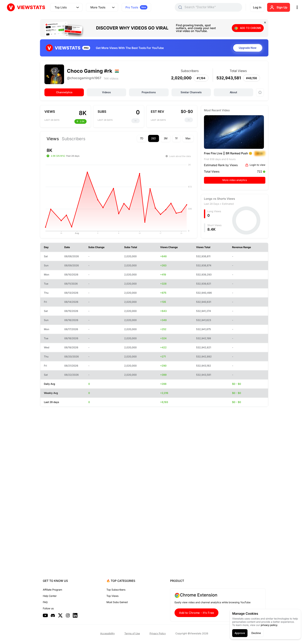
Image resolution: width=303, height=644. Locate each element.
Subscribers (73, 139)
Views (53, 139)
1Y (176, 138)
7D (141, 138)
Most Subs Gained (117, 602)
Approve (240, 633)
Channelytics (64, 92)
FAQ (45, 602)
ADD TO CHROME (250, 27)
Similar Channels (191, 92)
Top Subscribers (116, 589)
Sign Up (282, 7)
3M (165, 138)
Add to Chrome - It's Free (196, 613)
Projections (149, 92)
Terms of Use (132, 633)
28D (153, 138)
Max (188, 138)
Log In (257, 7)
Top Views (112, 596)
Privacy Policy (158, 633)
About (233, 92)
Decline (256, 633)
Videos (106, 92)
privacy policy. (269, 625)
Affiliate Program (52, 589)
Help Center (50, 596)
